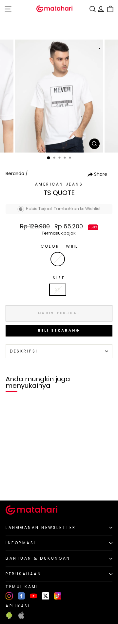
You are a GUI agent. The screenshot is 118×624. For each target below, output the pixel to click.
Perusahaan (23, 574)
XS (58, 290)
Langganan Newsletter (41, 527)
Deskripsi (24, 351)
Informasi (21, 543)
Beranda (15, 174)
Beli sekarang (59, 330)
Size (59, 278)
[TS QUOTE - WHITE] (12, 484)
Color (59, 246)
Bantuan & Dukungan (38, 558)
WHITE (57, 259)
